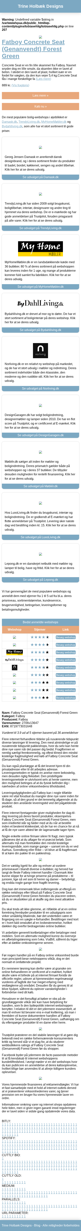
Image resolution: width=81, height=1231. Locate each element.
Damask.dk (9, 121)
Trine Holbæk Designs (40, 6)
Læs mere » (40, 95)
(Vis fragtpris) (20, 85)
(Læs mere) (43, 78)
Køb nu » (40, 106)
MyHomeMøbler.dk (53, 121)
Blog (37, 1225)
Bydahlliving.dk (12, 126)
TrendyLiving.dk (29, 121)
